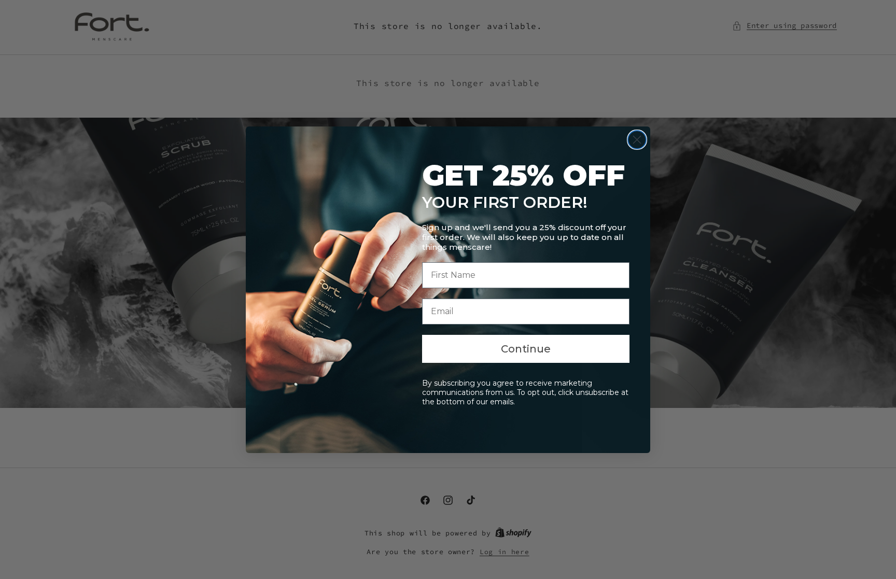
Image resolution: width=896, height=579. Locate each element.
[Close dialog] (637, 140)
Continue (526, 349)
